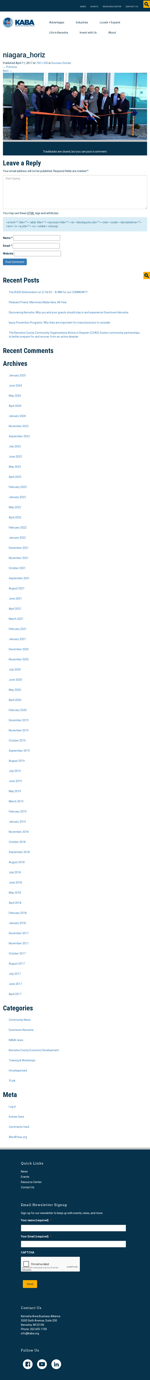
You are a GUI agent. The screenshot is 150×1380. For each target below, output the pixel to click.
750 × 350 (42, 63)
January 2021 (17, 639)
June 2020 (15, 679)
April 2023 (15, 476)
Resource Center (112, 7)
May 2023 (15, 466)
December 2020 (19, 649)
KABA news (16, 1040)
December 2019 (19, 720)
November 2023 (19, 426)
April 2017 (15, 994)
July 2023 (15, 446)
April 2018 (15, 902)
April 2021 (15, 608)
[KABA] (19, 22)
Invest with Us (88, 32)
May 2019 (15, 791)
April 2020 (15, 700)
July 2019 (15, 770)
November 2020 (19, 659)
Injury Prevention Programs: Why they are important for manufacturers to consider (59, 322)
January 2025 (17, 375)
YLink (12, 1080)
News (83, 7)
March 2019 (16, 801)
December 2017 (19, 933)
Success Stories (61, 63)
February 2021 (18, 629)
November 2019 (19, 730)
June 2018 (15, 882)
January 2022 (17, 537)
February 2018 (18, 912)
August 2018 (17, 862)
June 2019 (15, 781)
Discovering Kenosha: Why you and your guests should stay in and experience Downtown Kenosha (68, 312)
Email (7, 245)
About (112, 32)
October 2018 (17, 841)
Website (8, 253)
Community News (20, 1019)
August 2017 (17, 963)
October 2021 (17, 568)
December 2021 (19, 547)
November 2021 (19, 558)
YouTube (42, 1364)
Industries (82, 22)
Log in (12, 1106)
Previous (10, 66)
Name (7, 237)
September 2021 (19, 578)
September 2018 (19, 852)
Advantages (56, 22)
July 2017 (15, 973)
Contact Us (132, 7)
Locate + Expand (110, 22)
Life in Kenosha (58, 32)
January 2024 (17, 416)
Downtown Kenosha (21, 1029)
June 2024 (15, 385)
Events (94, 7)
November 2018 (19, 831)
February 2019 (18, 811)
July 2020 (15, 669)
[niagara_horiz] (75, 106)
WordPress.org (18, 1137)
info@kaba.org (30, 1333)
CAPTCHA (27, 1252)
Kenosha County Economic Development (34, 1050)
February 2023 (18, 487)
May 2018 (15, 892)
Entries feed (16, 1116)
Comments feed (19, 1126)
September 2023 (19, 436)
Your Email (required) (36, 1236)
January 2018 (17, 923)
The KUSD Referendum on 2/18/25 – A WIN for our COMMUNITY (48, 292)
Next (7, 70)
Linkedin (56, 1364)
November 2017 (19, 943)
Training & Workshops (22, 1060)
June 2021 (15, 598)
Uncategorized (18, 1070)
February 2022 (18, 527)
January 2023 (17, 497)
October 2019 (17, 740)
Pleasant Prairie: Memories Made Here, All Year (38, 302)
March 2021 (16, 618)
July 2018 (15, 872)
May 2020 (15, 689)
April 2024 (15, 405)
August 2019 (17, 760)
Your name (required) (36, 1220)
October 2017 (17, 953)
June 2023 (15, 456)
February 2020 (18, 710)
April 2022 (15, 517)
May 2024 (15, 395)
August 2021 (17, 588)
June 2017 (15, 983)
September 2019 (19, 750)
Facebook (28, 1364)
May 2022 (15, 507)
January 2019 (17, 821)
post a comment (96, 151)
